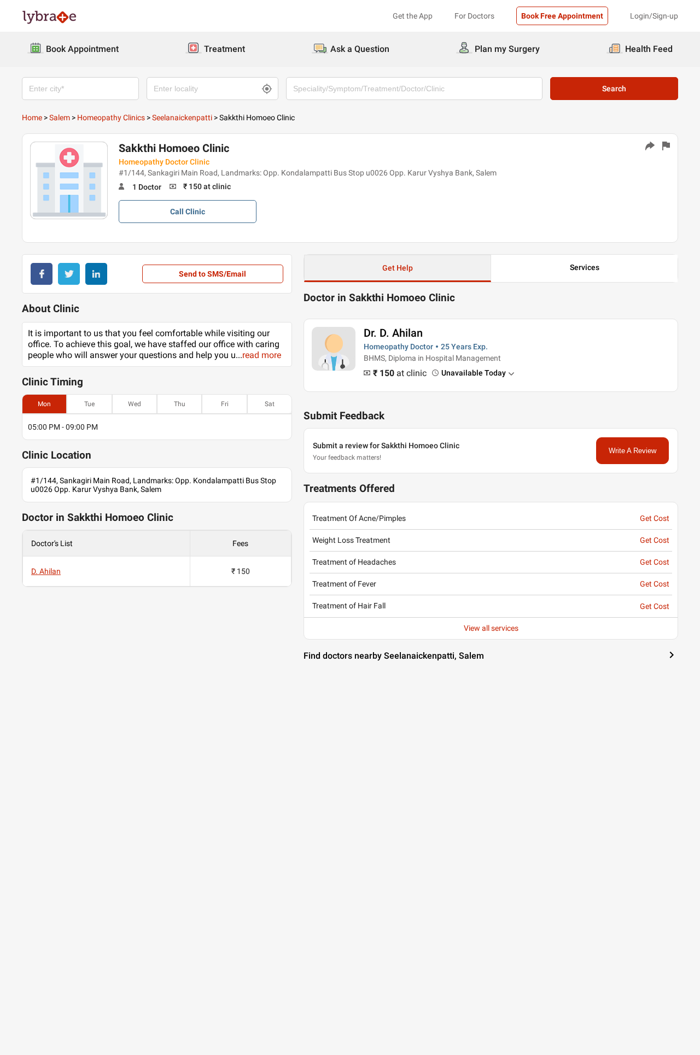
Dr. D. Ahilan (393, 332)
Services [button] (584, 267)
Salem (59, 117)
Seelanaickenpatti (182, 117)
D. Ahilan (46, 571)
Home (32, 117)
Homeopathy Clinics (111, 117)
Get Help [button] (397, 267)
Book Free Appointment (562, 15)
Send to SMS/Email (212, 273)
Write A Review (632, 451)
